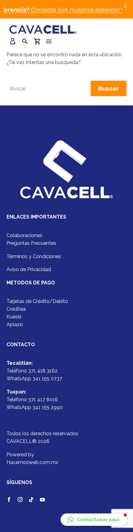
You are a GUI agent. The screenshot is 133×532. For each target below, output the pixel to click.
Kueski (13, 317)
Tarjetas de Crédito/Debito (37, 301)
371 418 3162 (43, 371)
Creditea (16, 309)
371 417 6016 (43, 399)
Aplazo (14, 324)
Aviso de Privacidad (28, 269)
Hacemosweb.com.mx (32, 462)
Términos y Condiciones (33, 256)
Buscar (108, 88)
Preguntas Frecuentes (31, 243)
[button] (94, 519)
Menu (49, 41)
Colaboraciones (24, 235)
